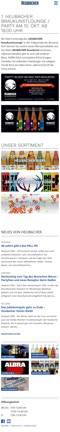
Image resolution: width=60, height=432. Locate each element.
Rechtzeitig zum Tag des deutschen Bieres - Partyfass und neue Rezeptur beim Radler (29, 278)
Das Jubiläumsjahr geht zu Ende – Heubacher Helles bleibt (23, 309)
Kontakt (5, 425)
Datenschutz (30, 425)
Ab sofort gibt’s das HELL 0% (19, 245)
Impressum (16, 425)
